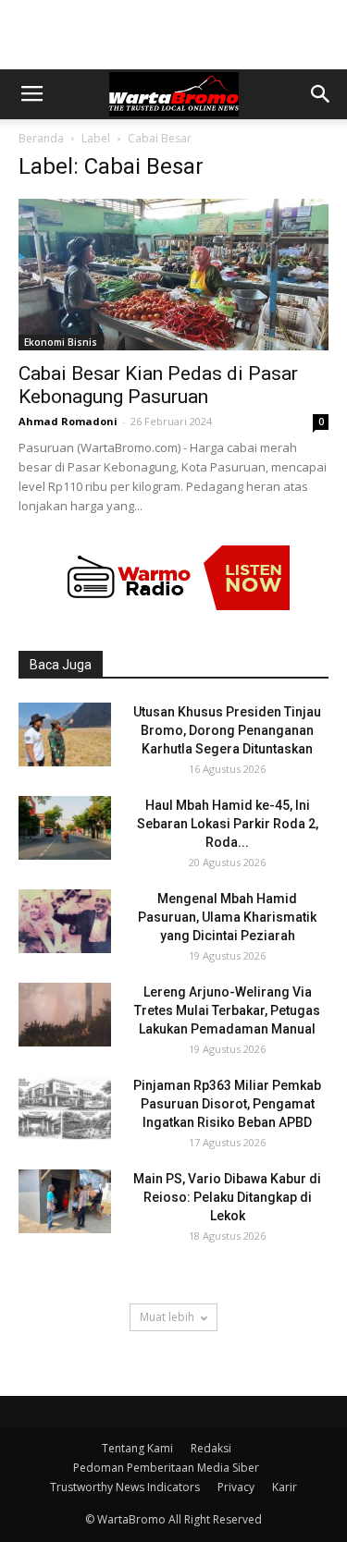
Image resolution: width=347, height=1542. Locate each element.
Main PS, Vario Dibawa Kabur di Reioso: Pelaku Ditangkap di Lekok (227, 1197)
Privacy (235, 1487)
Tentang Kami (137, 1448)
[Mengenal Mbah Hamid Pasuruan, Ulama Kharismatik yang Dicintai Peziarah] (65, 921)
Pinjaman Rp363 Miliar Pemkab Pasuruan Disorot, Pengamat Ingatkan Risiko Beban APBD (227, 1104)
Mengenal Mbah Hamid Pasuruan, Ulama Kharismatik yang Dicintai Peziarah (227, 917)
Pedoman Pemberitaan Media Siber (166, 1467)
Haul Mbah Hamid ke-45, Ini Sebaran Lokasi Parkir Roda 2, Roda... (227, 824)
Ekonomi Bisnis (60, 342)
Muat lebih (167, 1317)
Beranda (41, 138)
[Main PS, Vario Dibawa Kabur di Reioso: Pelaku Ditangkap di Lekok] (65, 1201)
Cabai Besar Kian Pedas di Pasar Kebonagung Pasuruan (158, 385)
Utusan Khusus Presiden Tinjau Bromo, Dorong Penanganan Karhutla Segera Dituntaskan (227, 730)
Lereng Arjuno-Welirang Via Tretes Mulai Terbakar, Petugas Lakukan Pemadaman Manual (227, 1010)
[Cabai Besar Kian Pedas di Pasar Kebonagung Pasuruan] (173, 274)
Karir (284, 1487)
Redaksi (211, 1448)
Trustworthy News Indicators (125, 1487)
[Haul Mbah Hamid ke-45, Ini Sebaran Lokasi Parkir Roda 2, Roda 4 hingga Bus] (65, 828)
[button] (321, 94)
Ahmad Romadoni (68, 421)
